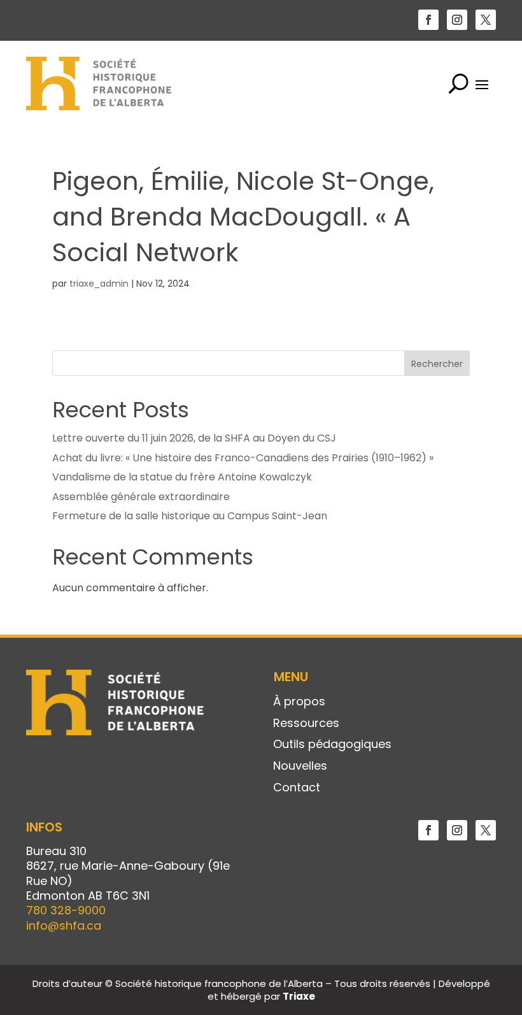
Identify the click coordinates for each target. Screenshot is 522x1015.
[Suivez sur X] (486, 20)
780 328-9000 (66, 910)
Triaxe (299, 996)
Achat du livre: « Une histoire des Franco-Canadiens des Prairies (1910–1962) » (243, 457)
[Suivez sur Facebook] (428, 20)
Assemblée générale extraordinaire (141, 496)
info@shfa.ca (63, 925)
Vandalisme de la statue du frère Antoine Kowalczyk (182, 477)
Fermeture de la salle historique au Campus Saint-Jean (189, 515)
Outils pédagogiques (332, 745)
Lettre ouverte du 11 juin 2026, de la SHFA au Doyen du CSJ (194, 438)
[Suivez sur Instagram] (457, 20)
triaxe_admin (99, 283)
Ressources (306, 724)
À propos (299, 702)
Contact (296, 788)
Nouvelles (300, 766)
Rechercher (437, 363)
